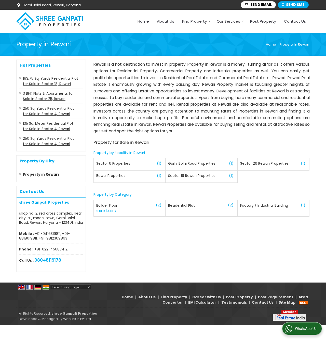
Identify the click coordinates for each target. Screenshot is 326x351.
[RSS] (303, 302)
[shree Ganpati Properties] (49, 21)
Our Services (228, 21)
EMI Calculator (202, 302)
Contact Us (295, 21)
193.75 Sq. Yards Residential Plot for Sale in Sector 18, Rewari (50, 81)
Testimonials (234, 302)
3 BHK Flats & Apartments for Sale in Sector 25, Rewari (48, 96)
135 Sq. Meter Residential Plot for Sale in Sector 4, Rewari (48, 126)
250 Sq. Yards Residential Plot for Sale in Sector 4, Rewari (48, 111)
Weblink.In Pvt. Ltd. (77, 319)
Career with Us (206, 297)
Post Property (263, 21)
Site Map (287, 302)
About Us (165, 21)
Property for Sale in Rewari (121, 142)
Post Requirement (275, 297)
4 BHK (111, 211)
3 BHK (101, 211)
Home (143, 21)
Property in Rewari (41, 174)
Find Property (194, 21)
